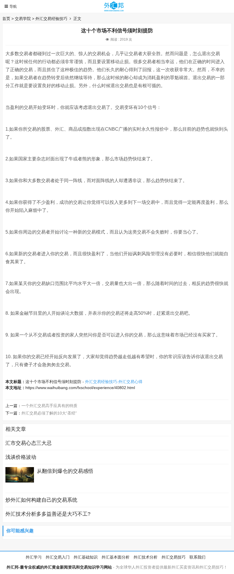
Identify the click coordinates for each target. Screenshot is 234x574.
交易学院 (23, 18)
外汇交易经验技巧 (51, 18)
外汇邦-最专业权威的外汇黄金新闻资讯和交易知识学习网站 (59, 567)
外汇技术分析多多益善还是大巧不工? (47, 514)
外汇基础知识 (86, 557)
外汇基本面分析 (116, 557)
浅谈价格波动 (20, 457)
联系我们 (197, 557)
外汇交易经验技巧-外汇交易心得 (113, 381)
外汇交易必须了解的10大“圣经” (49, 413)
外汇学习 (34, 557)
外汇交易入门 (58, 557)
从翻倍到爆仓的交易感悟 (65, 471)
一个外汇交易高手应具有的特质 (49, 405)
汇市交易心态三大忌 (28, 443)
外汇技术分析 (146, 557)
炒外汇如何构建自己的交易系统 (41, 500)
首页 (6, 18)
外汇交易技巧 (173, 557)
